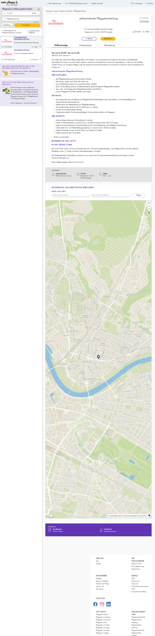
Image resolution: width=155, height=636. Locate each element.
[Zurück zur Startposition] (149, 213)
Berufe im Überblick (102, 581)
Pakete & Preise (137, 563)
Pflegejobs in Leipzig (102, 633)
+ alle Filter (36, 22)
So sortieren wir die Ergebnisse (34, 31)
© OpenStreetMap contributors (135, 516)
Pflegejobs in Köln (101, 622)
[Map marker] (98, 357)
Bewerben (108, 39)
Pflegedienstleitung (13, 19)
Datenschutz (136, 581)
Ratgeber (99, 578)
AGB (133, 589)
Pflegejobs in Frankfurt (103, 625)
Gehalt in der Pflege (102, 583)
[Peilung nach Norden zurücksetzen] (149, 209)
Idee (97, 561)
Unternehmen (85, 45)
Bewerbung (109, 45)
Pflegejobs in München (103, 620)
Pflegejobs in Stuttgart (103, 627)
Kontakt (98, 563)
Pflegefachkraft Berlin (138, 617)
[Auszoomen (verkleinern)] (149, 206)
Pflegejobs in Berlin (102, 614)
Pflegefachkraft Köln (138, 630)
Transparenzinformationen (140, 586)
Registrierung (136, 569)
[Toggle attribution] (149, 515)
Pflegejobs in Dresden (103, 630)
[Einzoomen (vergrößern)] (149, 202)
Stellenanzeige (61, 45)
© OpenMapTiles (115, 516)
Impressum (135, 583)
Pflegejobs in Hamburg (103, 617)
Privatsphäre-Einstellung (139, 591)
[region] (98, 359)
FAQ (133, 578)
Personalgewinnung (138, 566)
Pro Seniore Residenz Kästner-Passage (98, 29)
